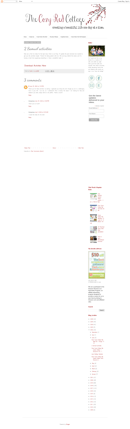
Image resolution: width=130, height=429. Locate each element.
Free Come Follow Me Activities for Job (101, 208)
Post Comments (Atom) (37, 151)
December (95, 332)
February (94, 371)
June (93, 337)
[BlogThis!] (48, 71)
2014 (92, 396)
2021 (92, 377)
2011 (92, 404)
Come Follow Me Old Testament (78, 36)
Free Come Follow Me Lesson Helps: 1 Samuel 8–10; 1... (97, 350)
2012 (92, 401)
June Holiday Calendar (97, 354)
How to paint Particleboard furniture (101, 239)
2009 (92, 410)
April (93, 366)
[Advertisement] (96, 154)
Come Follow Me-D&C (42, 36)
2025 (92, 321)
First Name (92, 113)
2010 (92, 407)
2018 (92, 385)
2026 (92, 319)
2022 (92, 330)
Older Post (81, 148)
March (93, 368)
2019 (92, 383)
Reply (30, 95)
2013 (92, 399)
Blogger (68, 424)
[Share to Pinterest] (53, 71)
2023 (92, 327)
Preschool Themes (54, 36)
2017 (92, 388)
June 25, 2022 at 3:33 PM (37, 86)
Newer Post (27, 148)
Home (25, 36)
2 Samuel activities (96, 345)
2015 (92, 393)
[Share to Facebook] (52, 71)
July (93, 335)
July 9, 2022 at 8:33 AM (41, 112)
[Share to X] (50, 71)
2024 (92, 324)
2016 (92, 391)
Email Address (93, 108)
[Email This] (46, 71)
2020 (92, 380)
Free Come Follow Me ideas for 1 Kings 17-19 (98, 341)
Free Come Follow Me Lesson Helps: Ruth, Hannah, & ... (97, 358)
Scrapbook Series (65, 36)
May (93, 363)
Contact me (31, 36)
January (94, 374)
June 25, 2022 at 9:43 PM (42, 101)
